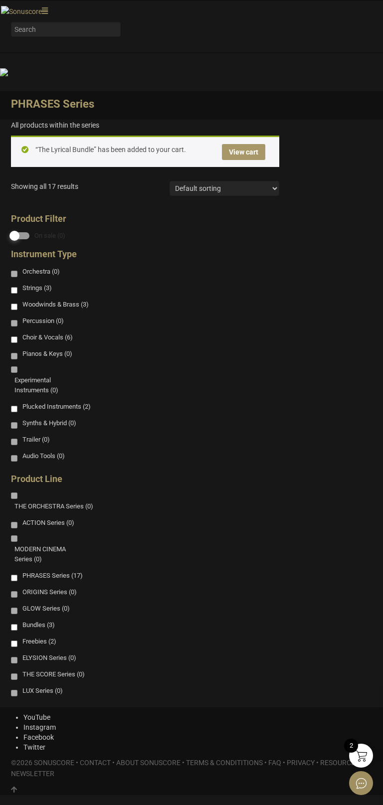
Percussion (43, 320)
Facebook (38, 737)
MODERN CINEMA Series (40, 554)
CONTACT (95, 763)
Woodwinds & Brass (55, 304)
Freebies (39, 641)
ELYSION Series (49, 657)
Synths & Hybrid (49, 423)
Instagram (39, 727)
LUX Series (42, 690)
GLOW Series (46, 608)
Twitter (34, 747)
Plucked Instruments (56, 406)
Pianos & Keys (47, 353)
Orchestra (41, 271)
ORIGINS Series (49, 592)
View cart (243, 152)
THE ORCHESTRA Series (53, 506)
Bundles (38, 625)
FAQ (274, 763)
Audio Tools (43, 456)
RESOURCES (339, 763)
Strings (37, 288)
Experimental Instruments (36, 385)
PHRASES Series (52, 575)
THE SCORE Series (53, 674)
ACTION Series (48, 522)
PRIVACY (301, 763)
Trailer (36, 439)
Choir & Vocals (47, 337)
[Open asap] (361, 783)
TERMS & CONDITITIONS (224, 763)
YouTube (36, 717)
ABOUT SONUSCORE (148, 763)
